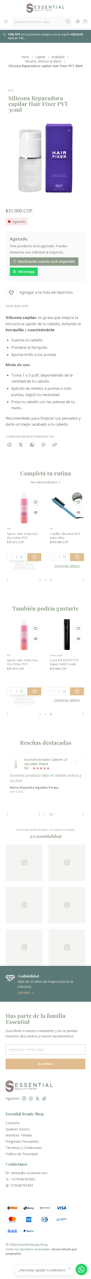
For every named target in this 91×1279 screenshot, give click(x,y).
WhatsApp (26, 271)
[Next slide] (81, 580)
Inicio (25, 57)
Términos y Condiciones (24, 1147)
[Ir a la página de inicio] (45, 8)
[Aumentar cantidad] (22, 557)
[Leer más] (45, 984)
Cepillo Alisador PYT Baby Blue (65, 535)
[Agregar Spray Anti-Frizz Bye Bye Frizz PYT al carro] (34, 557)
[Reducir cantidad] (11, 557)
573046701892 (22, 1185)
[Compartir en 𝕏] (21, 445)
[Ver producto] (15, 763)
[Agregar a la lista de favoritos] (35, 502)
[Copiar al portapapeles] (55, 445)
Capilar (40, 57)
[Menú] (6, 21)
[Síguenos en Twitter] (37, 1098)
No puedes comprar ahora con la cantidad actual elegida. (24, 566)
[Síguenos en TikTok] (44, 1098)
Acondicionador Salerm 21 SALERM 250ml (46, 761)
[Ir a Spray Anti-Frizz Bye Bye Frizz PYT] (24, 508)
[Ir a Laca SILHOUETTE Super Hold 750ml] (67, 635)
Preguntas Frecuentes (22, 1141)
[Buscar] (68, 21)
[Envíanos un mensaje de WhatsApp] (81, 1269)
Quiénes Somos (18, 1129)
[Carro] (85, 21)
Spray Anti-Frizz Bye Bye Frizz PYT (22, 535)
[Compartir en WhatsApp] (32, 445)
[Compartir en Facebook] (9, 445)
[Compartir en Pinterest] (43, 445)
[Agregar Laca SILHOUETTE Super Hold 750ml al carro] (77, 691)
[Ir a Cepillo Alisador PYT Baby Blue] (67, 508)
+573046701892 (23, 1179)
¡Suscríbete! (45, 1064)
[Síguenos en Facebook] (30, 1098)
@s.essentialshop (45, 836)
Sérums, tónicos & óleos (43, 61)
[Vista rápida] (35, 512)
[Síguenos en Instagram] (24, 1098)
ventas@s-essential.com (29, 1173)
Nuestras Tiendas (19, 1135)
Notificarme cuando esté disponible (46, 261)
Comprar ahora (67, 566)
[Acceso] (78, 21)
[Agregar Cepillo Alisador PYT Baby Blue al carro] (77, 557)
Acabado (58, 57)
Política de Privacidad (22, 1154)
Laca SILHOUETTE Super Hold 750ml (64, 662)
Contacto (13, 1123)
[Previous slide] (9, 580)
